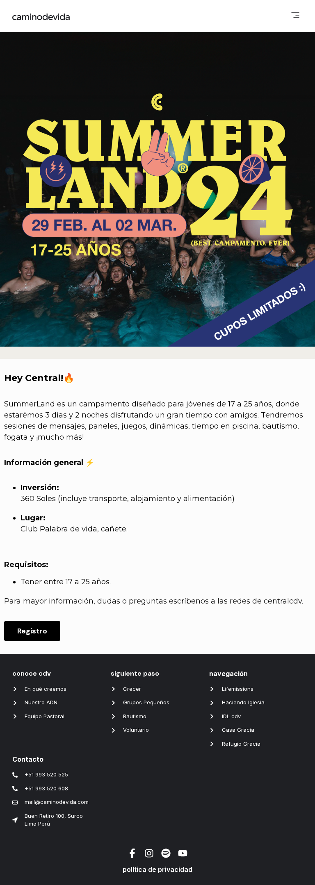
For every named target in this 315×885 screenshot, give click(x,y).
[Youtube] (182, 853)
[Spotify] (166, 853)
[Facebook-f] (132, 853)
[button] (295, 16)
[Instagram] (149, 853)
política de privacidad (157, 869)
